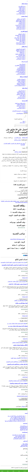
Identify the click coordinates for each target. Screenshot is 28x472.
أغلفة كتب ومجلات (21, 18)
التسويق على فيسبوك (20, 39)
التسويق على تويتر (21, 36)
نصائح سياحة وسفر (21, 83)
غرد (24, 255)
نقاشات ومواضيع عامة (20, 436)
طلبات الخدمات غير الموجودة (18, 434)
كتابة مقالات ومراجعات (20, 103)
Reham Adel (24, 137)
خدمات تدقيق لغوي (21, 105)
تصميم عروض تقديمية (20, 25)
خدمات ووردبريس (21, 57)
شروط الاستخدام (23, 426)
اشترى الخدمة (24, 139)
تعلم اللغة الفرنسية (21, 69)
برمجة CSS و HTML (20, 50)
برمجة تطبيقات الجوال (20, 54)
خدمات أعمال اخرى (20, 13)
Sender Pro (25, 338)
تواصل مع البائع (17, 139)
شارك (26, 255)
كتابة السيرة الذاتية (21, 104)
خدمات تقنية (24, 88)
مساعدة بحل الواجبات (20, 71)
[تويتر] (25, 464)
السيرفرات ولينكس (20, 94)
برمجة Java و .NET (21, 51)
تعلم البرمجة (22, 64)
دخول (23, 121)
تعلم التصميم (22, 66)
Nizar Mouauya (24, 357)
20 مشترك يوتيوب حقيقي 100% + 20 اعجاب (18, 284)
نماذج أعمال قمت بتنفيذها (19, 437)
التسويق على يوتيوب (20, 40)
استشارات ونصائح (23, 76)
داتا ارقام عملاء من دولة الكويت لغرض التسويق (17, 364)
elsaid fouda (25, 377)
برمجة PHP (22, 52)
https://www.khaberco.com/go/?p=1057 (10, 154)
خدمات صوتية (22, 12)
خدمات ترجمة (22, 107)
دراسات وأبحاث (21, 10)
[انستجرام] (23, 464)
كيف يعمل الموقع (23, 429)
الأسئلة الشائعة (24, 445)
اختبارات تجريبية (21, 96)
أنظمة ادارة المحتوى (20, 49)
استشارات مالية (21, 81)
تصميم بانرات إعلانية (20, 20)
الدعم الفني (25, 441)
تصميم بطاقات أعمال (20, 21)
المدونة (26, 413)
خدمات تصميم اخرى (20, 28)
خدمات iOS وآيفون (21, 91)
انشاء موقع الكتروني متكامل (21, 303)
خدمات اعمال (24, 3)
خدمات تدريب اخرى (20, 74)
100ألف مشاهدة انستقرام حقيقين (20, 345)
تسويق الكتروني (24, 31)
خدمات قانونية (22, 7)
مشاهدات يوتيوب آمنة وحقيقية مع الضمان (18, 383)
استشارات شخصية (21, 84)
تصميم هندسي (22, 22)
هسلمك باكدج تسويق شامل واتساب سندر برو (17, 326)
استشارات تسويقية (21, 80)
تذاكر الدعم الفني (23, 446)
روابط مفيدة (25, 423)
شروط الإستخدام (23, 428)
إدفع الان (23, 406)
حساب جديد (22, 122)
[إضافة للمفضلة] (18, 280)
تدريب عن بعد (24, 61)
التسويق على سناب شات (19, 37)
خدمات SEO (22, 41)
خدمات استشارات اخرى (20, 85)
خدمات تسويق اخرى (20, 43)
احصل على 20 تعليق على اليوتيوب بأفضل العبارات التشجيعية (14, 265)
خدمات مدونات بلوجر (20, 56)
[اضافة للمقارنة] (17, 280)
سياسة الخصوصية (23, 427)
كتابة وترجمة (24, 100)
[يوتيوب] (24, 464)
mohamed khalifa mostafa (22, 396)
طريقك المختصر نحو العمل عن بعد (17, 418)
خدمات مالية (22, 8)
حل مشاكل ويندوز (21, 93)
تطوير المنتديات (21, 55)
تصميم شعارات (21, 23)
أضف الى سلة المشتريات (22, 194)
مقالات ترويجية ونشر (20, 42)
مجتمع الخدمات (24, 432)
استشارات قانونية (21, 79)
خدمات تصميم (24, 16)
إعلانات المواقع (21, 34)
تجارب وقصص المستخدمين (19, 438)
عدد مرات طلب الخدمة (22, 191)
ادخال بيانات (22, 95)
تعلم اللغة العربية (21, 72)
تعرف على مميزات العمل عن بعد (18, 417)
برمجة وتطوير (24, 46)
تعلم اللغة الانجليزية (21, 70)
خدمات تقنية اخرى (21, 98)
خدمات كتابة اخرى (21, 108)
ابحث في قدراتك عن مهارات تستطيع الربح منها (15, 420)
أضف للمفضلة (24, 151)
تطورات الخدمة (24, 190)
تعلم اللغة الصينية (21, 67)
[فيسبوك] (26, 464)
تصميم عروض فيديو (20, 26)
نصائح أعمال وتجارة (21, 11)
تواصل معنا (25, 443)
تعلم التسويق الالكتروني (20, 65)
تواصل (11, 239)
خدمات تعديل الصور (20, 27)
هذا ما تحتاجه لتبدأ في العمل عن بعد (17, 419)
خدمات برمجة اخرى (20, 59)
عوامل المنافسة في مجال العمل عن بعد (16, 416)
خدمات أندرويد (22, 90)
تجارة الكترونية (22, 6)
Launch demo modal (23, 399)
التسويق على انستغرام (20, 35)
